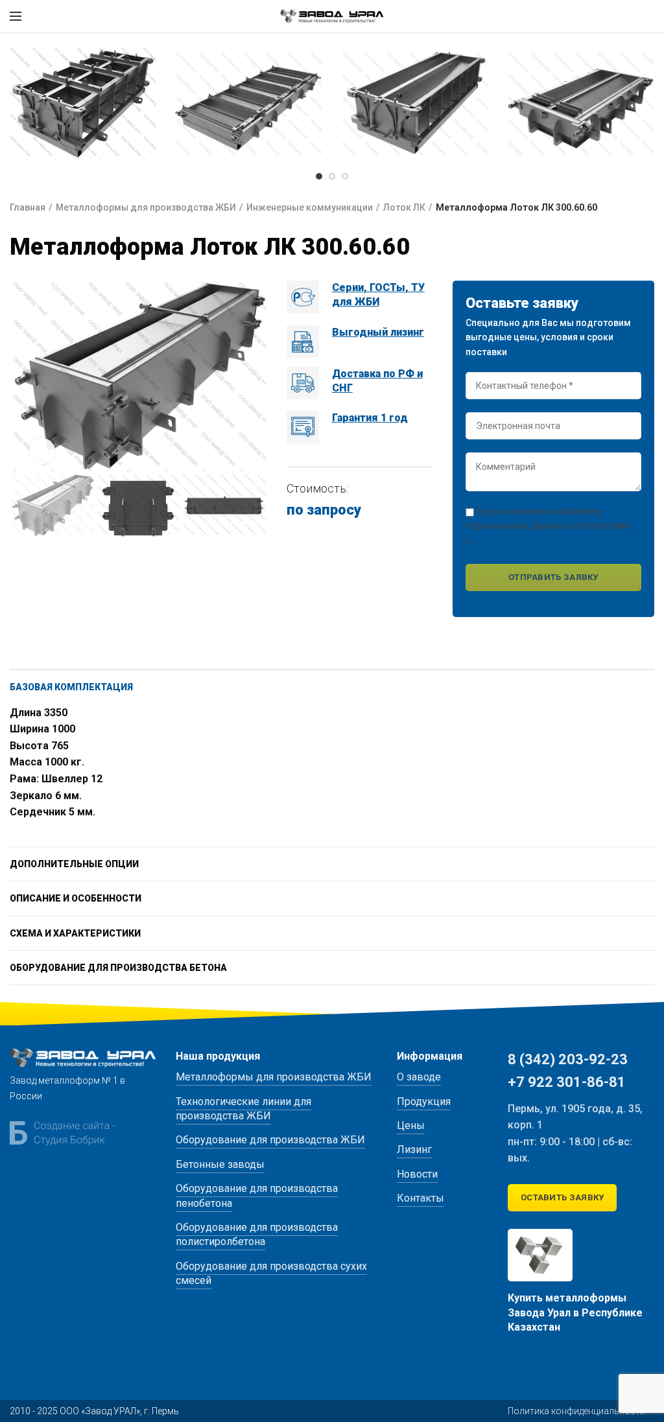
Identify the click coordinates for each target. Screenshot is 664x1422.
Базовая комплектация (71, 687)
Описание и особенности (75, 898)
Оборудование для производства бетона (118, 967)
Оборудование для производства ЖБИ (270, 1140)
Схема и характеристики (75, 933)
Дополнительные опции (74, 864)
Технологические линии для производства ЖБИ (243, 1108)
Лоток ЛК (404, 207)
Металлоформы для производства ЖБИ (146, 207)
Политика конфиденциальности (576, 1411)
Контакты (420, 1198)
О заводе (419, 1077)
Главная (27, 207)
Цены (411, 1125)
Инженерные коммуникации (309, 207)
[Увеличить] (42, 451)
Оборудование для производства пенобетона (257, 1195)
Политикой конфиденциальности (543, 540)
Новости (417, 1174)
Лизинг (414, 1149)
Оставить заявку (562, 1197)
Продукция (424, 1101)
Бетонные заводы (220, 1164)
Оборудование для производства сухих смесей (271, 1273)
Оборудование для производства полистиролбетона (257, 1234)
